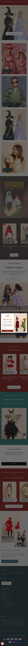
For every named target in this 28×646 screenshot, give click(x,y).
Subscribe (7, 330)
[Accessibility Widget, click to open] (2, 643)
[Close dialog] (26, 314)
